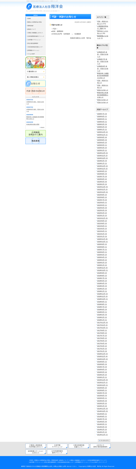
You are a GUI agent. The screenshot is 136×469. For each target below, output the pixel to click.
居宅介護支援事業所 (50, 462)
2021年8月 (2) (102, 223)
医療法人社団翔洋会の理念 (42, 460)
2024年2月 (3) (102, 161)
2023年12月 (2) (102, 166)
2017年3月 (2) (102, 346)
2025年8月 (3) (102, 140)
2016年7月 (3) (102, 367)
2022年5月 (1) (102, 205)
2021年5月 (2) (102, 229)
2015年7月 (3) (102, 393)
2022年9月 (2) (102, 195)
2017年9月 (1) (102, 330)
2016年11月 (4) (102, 356)
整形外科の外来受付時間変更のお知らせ (102, 95)
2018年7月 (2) (102, 307)
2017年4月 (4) (102, 343)
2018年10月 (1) (102, 299)
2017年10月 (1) (102, 328)
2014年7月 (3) (102, 419)
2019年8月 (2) (102, 276)
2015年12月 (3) (102, 380)
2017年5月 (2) (102, 341)
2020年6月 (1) (102, 252)
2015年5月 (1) (102, 398)
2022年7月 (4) (102, 200)
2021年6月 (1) (102, 226)
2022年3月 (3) (102, 210)
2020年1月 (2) (102, 265)
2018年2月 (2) (102, 317)
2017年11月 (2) (102, 325)
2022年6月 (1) (102, 202)
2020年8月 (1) (102, 247)
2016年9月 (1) (102, 362)
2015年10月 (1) (102, 385)
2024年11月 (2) (102, 155)
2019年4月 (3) (102, 283)
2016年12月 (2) (102, 354)
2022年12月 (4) (102, 187)
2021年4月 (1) (102, 231)
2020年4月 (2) (102, 257)
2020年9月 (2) (102, 244)
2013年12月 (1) (102, 435)
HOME (31, 460)
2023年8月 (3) (102, 174)
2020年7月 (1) (102, 249)
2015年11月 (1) (102, 382)
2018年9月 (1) (102, 302)
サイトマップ (103, 462)
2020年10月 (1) (102, 242)
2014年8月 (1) (102, 416)
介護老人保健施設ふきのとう (78, 460)
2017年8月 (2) (102, 333)
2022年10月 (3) (102, 192)
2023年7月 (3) (102, 176)
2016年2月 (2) (102, 375)
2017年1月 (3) (102, 351)
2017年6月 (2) (102, 338)
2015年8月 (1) (102, 390)
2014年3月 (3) (102, 427)
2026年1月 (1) (102, 129)
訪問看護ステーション (81, 462)
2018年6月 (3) (102, 309)
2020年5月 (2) (102, 255)
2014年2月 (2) (102, 429)
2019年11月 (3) (102, 268)
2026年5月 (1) (102, 119)
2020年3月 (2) (102, 260)
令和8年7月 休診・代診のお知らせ (102, 61)
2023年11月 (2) (102, 169)
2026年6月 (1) (102, 116)
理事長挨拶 (54, 460)
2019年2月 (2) (102, 289)
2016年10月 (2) (102, 359)
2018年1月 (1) (102, 320)
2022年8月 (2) (102, 197)
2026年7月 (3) (102, 114)
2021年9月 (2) (102, 221)
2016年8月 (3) (102, 364)
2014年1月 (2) (102, 432)
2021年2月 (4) (102, 234)
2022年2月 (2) (102, 213)
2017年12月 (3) (102, 322)
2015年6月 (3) (102, 395)
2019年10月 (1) (102, 270)
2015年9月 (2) (102, 388)
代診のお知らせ (102, 102)
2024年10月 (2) (102, 158)
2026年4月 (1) (102, 122)
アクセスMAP (94, 462)
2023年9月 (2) (102, 171)
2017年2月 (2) (102, 349)
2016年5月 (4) (102, 372)
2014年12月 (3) (102, 408)
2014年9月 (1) (102, 414)
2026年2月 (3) (102, 127)
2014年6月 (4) (102, 422)
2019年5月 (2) (102, 281)
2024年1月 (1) (102, 163)
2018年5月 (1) (102, 312)
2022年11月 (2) (102, 189)
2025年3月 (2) (102, 148)
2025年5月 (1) (102, 145)
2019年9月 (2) (102, 273)
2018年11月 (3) (102, 296)
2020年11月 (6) (102, 239)
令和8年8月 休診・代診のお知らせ (102, 68)
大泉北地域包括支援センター (65, 462)
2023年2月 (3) (102, 184)
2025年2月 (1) (102, 150)
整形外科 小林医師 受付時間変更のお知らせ (103, 75)
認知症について (63, 460)
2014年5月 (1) (102, 424)
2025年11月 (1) (102, 135)
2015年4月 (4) (102, 401)
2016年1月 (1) (102, 377)
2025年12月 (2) (102, 132)
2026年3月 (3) (102, 124)
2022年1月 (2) (102, 215)
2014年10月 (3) (102, 411)
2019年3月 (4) (102, 286)
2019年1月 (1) (102, 291)
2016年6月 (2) (102, 369)
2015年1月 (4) (102, 406)
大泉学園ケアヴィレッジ (36, 462)
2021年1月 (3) (102, 236)
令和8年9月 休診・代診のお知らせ (102, 54)
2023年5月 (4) (102, 182)
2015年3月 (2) (102, 403)
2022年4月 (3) (102, 208)
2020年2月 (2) (102, 262)
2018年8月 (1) (102, 304)
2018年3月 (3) (102, 315)
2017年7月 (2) (102, 335)
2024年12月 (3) (102, 153)
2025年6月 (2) (102, 142)
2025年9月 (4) (102, 137)
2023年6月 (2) (102, 179)
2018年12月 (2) (102, 294)
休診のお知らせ (102, 90)
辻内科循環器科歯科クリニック (97, 460)
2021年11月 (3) (102, 218)
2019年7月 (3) (102, 278)
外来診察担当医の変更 (32, 124)
